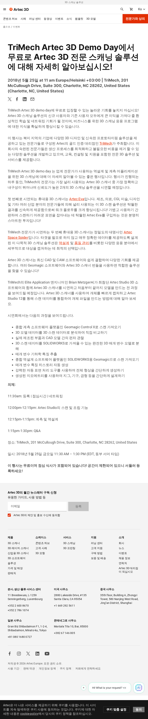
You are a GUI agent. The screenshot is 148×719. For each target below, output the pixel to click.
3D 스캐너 (14, 543)
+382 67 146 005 (64, 633)
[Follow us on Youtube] (47, 654)
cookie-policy (29, 714)
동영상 (48, 18)
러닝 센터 (35, 18)
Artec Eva (76, 199)
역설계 (64, 243)
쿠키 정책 (65, 668)
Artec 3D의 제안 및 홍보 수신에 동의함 (36, 515)
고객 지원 (97, 548)
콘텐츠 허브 (10, 18)
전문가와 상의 (135, 18)
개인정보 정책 (47, 668)
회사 (121, 543)
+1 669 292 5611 (64, 605)
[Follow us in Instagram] (19, 654)
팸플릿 (79, 18)
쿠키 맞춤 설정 (116, 709)
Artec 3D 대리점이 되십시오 (128, 570)
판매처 (12, 573)
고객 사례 (41, 548)
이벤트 (59, 18)
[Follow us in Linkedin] (37, 654)
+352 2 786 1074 (18, 610)
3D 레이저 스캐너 (18, 548)
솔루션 (12, 563)
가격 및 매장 (15, 568)
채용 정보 (124, 558)
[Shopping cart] (131, 9)
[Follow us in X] (28, 654)
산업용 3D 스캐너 (18, 553)
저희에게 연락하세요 (88, 668)
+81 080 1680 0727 (20, 636)
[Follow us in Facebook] (10, 654)
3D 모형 (40, 553)
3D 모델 (91, 18)
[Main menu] (4, 9)
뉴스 (121, 548)
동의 (139, 709)
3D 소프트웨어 (16, 558)
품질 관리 (81, 243)
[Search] (122, 9)
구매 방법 (97, 553)
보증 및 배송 (98, 558)
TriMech (105, 143)
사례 (23, 18)
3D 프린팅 (69, 548)
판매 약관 (29, 668)
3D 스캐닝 (69, 543)
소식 (69, 18)
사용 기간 (13, 668)
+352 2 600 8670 (18, 605)
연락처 (123, 563)
